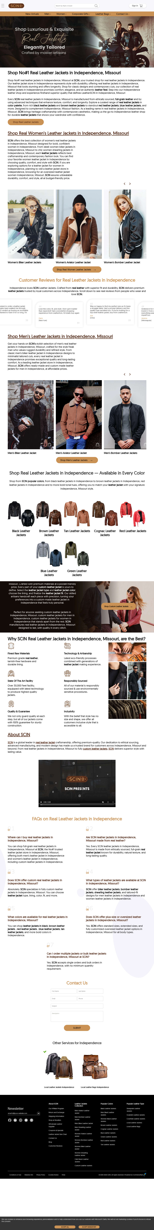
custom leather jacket (50, 586)
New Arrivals (32, 13)
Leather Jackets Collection (81, 1105)
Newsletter (16, 1109)
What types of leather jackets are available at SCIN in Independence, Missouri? (116, 882)
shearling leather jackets (107, 892)
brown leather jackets (73, 105)
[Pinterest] (31, 1120)
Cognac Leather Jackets (109, 1129)
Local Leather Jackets (134, 1123)
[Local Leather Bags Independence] (95, 1066)
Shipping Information (56, 1116)
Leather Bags (103, 13)
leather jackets (28, 114)
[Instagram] (20, 1120)
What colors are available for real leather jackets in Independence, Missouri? (38, 918)
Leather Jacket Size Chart (58, 1134)
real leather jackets (129, 102)
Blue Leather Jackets (108, 1133)
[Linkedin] (15, 1120)
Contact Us (122, 13)
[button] (38, 1113)
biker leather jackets (109, 889)
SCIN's (32, 343)
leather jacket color (64, 590)
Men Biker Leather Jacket (84, 1123)
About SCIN (19, 734)
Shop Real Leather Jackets (26, 122)
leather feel (101, 89)
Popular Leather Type (135, 1104)
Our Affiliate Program (56, 1108)
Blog (50, 1142)
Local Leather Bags (133, 1126)
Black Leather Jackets (108, 1108)
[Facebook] (10, 1120)
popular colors (36, 481)
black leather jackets (45, 105)
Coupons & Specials (56, 1130)
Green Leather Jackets (109, 1137)
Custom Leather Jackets (83, 1165)
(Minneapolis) (43, 318)
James (40, 316)
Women (61, 13)
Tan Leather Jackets (108, 1144)
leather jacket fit (54, 593)
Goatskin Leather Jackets (136, 1115)
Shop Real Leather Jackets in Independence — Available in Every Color (77, 473)
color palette (15, 105)
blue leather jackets (130, 105)
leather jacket (71, 664)
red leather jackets (109, 105)
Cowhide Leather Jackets (136, 1119)
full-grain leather (124, 99)
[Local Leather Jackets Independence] (59, 1066)
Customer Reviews (37, 280)
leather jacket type (39, 590)
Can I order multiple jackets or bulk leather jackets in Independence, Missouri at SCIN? (76, 955)
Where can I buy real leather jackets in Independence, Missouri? (30, 839)
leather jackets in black (35, 925)
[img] (21, 519)
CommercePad (138, 1175)
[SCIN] (16, 5)
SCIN (76, 80)
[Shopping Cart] (141, 5)
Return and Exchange (56, 1112)
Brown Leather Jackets (109, 1125)
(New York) (93, 320)
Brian (91, 318)
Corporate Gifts (81, 13)
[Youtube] (26, 1120)
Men (48, 13)
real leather (78, 287)
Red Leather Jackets (108, 1141)
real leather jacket (45, 742)
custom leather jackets (95, 748)
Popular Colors (107, 1104)
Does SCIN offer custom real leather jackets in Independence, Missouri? (35, 882)
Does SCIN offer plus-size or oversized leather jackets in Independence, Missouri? (113, 918)
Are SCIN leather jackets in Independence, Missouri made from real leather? (111, 839)
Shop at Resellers (55, 1120)
